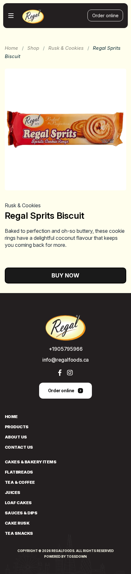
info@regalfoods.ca (65, 360)
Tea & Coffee (20, 482)
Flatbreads (19, 472)
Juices (12, 492)
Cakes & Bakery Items (30, 461)
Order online (105, 15)
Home (11, 48)
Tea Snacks (19, 533)
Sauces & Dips (21, 512)
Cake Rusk (17, 523)
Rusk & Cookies (66, 48)
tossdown (76, 556)
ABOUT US (16, 436)
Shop (33, 48)
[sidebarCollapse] (11, 15)
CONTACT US (19, 447)
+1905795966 (66, 349)
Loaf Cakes (18, 502)
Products (17, 426)
